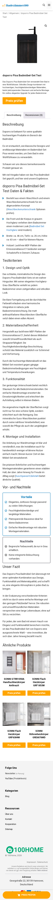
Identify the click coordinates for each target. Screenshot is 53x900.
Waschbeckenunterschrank (21, 209)
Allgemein (14, 13)
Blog (7, 796)
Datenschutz (42, 862)
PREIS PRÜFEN (28, 895)
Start (5, 13)
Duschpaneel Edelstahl (27, 476)
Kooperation (10, 824)
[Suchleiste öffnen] (43, 5)
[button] (45, 25)
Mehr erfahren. (42, 870)
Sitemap (9, 829)
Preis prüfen (14, 101)
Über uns (9, 814)
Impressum (31, 862)
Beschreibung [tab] (14, 115)
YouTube (9, 778)
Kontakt (8, 819)
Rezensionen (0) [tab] (34, 115)
